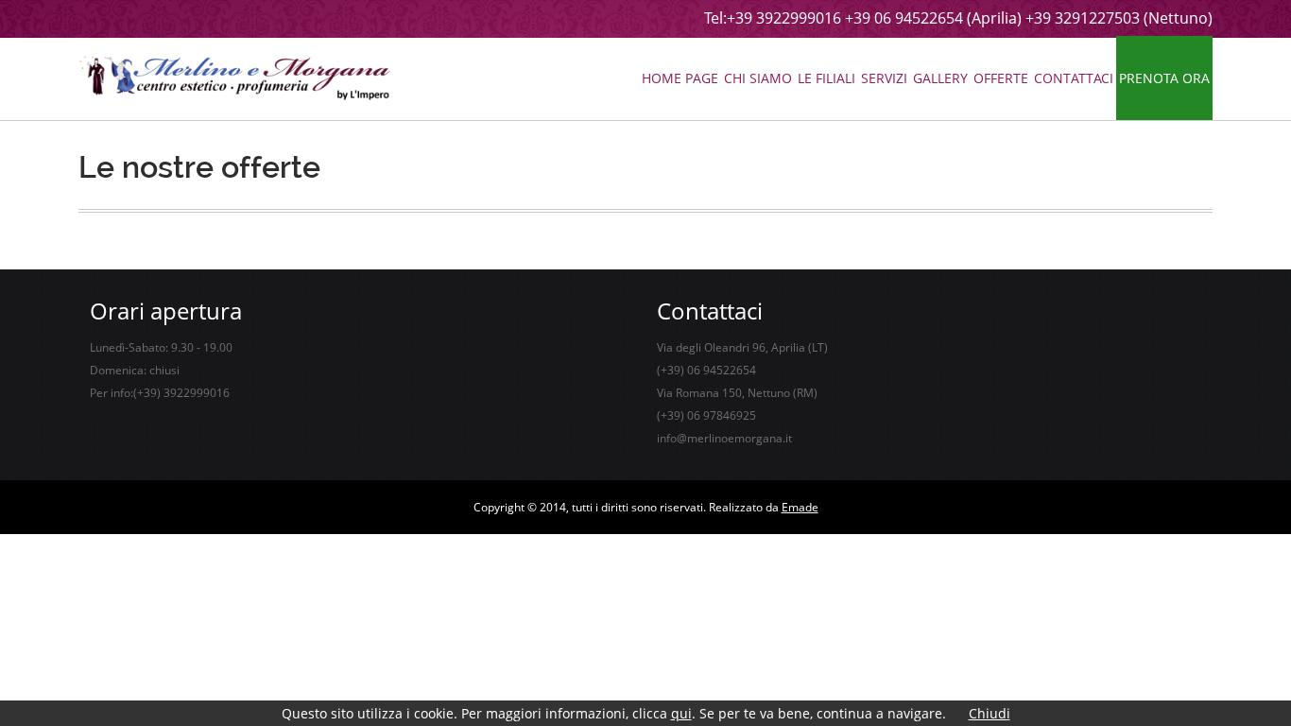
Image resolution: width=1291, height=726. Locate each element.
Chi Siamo (758, 78)
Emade (800, 507)
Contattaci (1073, 78)
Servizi (884, 78)
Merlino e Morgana (234, 78)
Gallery (940, 78)
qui (681, 713)
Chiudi (989, 713)
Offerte (1000, 78)
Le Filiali (826, 78)
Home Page (680, 78)
